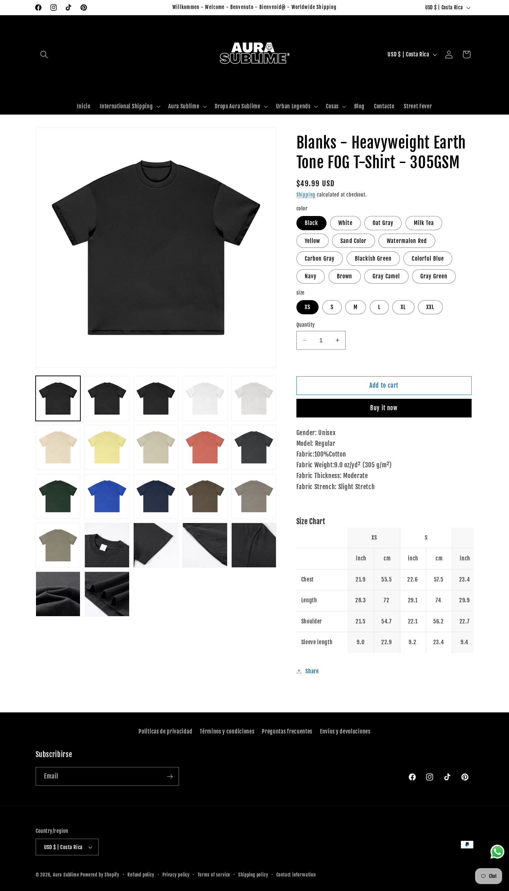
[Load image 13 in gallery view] (155, 447)
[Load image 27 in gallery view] (253, 496)
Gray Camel (386, 276)
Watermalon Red (407, 240)
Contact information (296, 875)
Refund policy (140, 875)
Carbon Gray (320, 258)
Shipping (305, 195)
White (345, 222)
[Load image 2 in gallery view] (107, 398)
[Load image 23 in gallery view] (155, 496)
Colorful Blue (428, 258)
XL (403, 307)
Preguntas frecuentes (287, 731)
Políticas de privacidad (165, 731)
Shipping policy (253, 875)
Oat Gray (383, 222)
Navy (311, 276)
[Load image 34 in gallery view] (58, 594)
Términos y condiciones (227, 731)
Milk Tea (424, 222)
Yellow (312, 240)
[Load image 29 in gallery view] (58, 545)
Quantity (305, 325)
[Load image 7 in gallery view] (253, 398)
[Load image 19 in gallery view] (58, 496)
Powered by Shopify (99, 875)
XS (307, 307)
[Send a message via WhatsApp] (497, 852)
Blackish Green (373, 258)
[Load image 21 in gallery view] (107, 496)
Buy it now (384, 408)
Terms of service (214, 875)
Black (311, 222)
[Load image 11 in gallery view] (107, 447)
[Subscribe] (170, 776)
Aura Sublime (66, 875)
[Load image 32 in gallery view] (204, 545)
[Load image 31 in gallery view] (155, 545)
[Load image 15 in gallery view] (204, 447)
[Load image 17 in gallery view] (253, 447)
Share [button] (312, 671)
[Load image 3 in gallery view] (155, 398)
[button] (44, 54)
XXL (430, 307)
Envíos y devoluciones (345, 731)
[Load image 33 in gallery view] (253, 545)
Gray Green (434, 276)
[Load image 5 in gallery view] (204, 398)
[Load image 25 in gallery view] (204, 496)
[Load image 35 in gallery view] (107, 594)
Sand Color (353, 240)
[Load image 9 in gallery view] (58, 447)
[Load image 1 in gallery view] (58, 398)
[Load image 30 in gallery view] (107, 545)
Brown (344, 276)
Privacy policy (176, 875)
